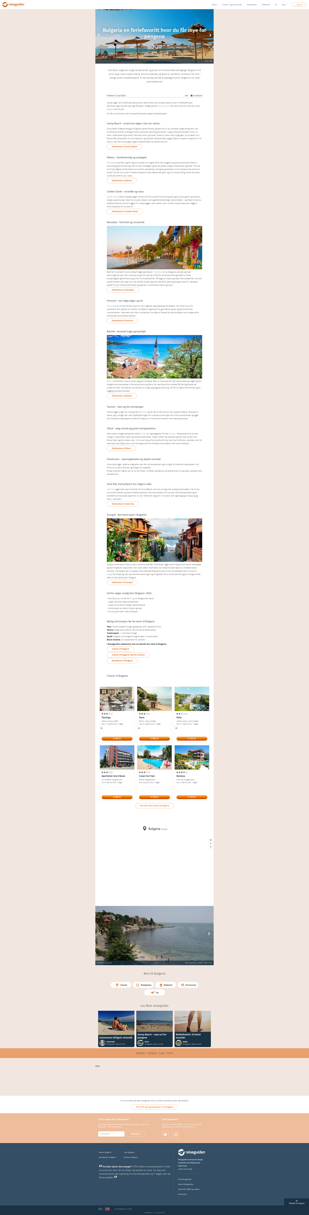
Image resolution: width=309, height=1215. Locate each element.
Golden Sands (113, 197)
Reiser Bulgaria (105, 1152)
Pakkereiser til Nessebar (123, 290)
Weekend (266, 5)
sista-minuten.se (160, 1212)
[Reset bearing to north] (210, 847)
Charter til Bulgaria (120, 649)
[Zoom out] (210, 843)
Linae (154, 52)
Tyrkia (144, 412)
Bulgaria (110, 109)
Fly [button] (276, 5)
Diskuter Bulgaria (131, 1157)
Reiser (214, 5)
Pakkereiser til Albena (122, 180)
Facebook (197, 95)
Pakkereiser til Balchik (122, 396)
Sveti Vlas (111, 489)
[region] (154, 855)
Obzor (143, 434)
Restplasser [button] (252, 5)
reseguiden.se (148, 1212)
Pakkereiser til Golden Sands (125, 211)
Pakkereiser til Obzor (121, 448)
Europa (172, 434)
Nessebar (158, 272)
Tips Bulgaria (129, 1152)
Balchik (110, 381)
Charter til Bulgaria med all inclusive (128, 655)
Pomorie (110, 306)
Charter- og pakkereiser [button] (232, 5)
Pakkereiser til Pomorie (122, 320)
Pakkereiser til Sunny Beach (124, 146)
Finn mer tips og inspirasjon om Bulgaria (154, 1107)
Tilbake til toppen (297, 1203)
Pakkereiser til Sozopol (122, 582)
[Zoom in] (210, 840)
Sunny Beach (163, 106)
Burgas (110, 574)
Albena (110, 163)
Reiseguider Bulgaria (107, 1157)
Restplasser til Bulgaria (122, 660)
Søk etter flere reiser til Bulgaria (154, 805)
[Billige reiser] (107, 1209)
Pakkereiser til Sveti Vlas (123, 504)
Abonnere (135, 1134)
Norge (132, 598)
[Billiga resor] (100, 1209)
